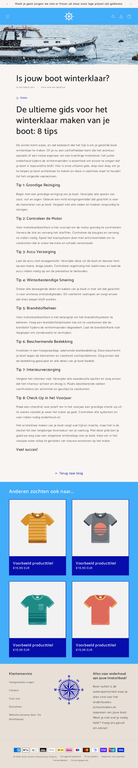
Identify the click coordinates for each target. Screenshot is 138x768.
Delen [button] (23, 97)
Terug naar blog (71, 473)
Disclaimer (15, 706)
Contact (14, 690)
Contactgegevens (80, 760)
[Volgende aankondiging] (131, 4)
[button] (8, 17)
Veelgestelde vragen (21, 682)
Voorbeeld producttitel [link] (33, 563)
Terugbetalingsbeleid (70, 756)
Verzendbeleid (60, 760)
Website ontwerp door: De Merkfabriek (25, 717)
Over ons (14, 698)
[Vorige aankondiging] (7, 4)
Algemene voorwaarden (113, 756)
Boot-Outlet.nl (29, 757)
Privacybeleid (91, 756)
